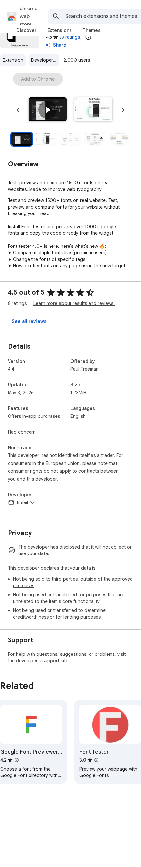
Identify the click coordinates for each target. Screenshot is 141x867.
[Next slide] (123, 109)
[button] (47, 110)
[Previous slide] (18, 109)
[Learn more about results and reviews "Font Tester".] (96, 760)
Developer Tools (45, 60)
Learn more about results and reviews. (74, 303)
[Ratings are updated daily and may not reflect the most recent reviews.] (88, 36)
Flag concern (22, 432)
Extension (13, 60)
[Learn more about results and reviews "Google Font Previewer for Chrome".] (17, 760)
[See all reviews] (29, 321)
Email (22, 502)
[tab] (26, 30)
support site (55, 661)
